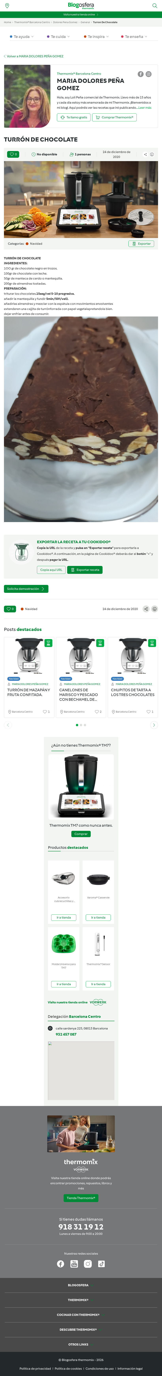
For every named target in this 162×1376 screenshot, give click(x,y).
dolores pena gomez (65, 22)
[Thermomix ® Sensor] (98, 944)
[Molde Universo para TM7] (63, 944)
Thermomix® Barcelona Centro (32, 22)
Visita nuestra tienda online (79, 14)
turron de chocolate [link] (105, 22)
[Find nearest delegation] (7, 6)
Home (7, 22)
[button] (155, 6)
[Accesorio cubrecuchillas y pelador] (63, 877)
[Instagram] (87, 1263)
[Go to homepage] (81, 5)
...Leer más (144, 108)
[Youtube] (74, 1263)
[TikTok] (101, 1263)
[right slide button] (154, 725)
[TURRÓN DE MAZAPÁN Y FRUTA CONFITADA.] (29, 660)
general (85, 22)
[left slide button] (8, 725)
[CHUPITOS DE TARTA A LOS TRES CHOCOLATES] (133, 660)
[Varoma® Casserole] (98, 877)
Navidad (14, 678)
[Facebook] (60, 1263)
